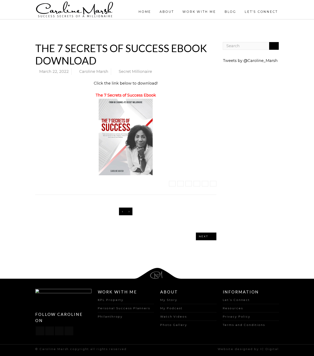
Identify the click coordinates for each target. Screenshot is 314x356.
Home (144, 12)
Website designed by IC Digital (248, 349)
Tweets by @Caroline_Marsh (250, 60)
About (167, 12)
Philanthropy (110, 316)
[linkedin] (69, 331)
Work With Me (199, 12)
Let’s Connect (261, 12)
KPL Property (111, 300)
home (170, 25)
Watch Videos (173, 316)
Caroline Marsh (93, 71)
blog (182, 25)
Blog (230, 12)
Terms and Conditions (244, 325)
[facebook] (40, 331)
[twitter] (59, 331)
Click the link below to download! (126, 83)
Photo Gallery (173, 325)
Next (204, 236)
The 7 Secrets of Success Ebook (125, 95)
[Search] (274, 46)
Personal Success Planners (124, 308)
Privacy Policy (237, 316)
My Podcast (171, 308)
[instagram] (49, 331)
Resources (233, 308)
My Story (168, 300)
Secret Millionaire (203, 25)
